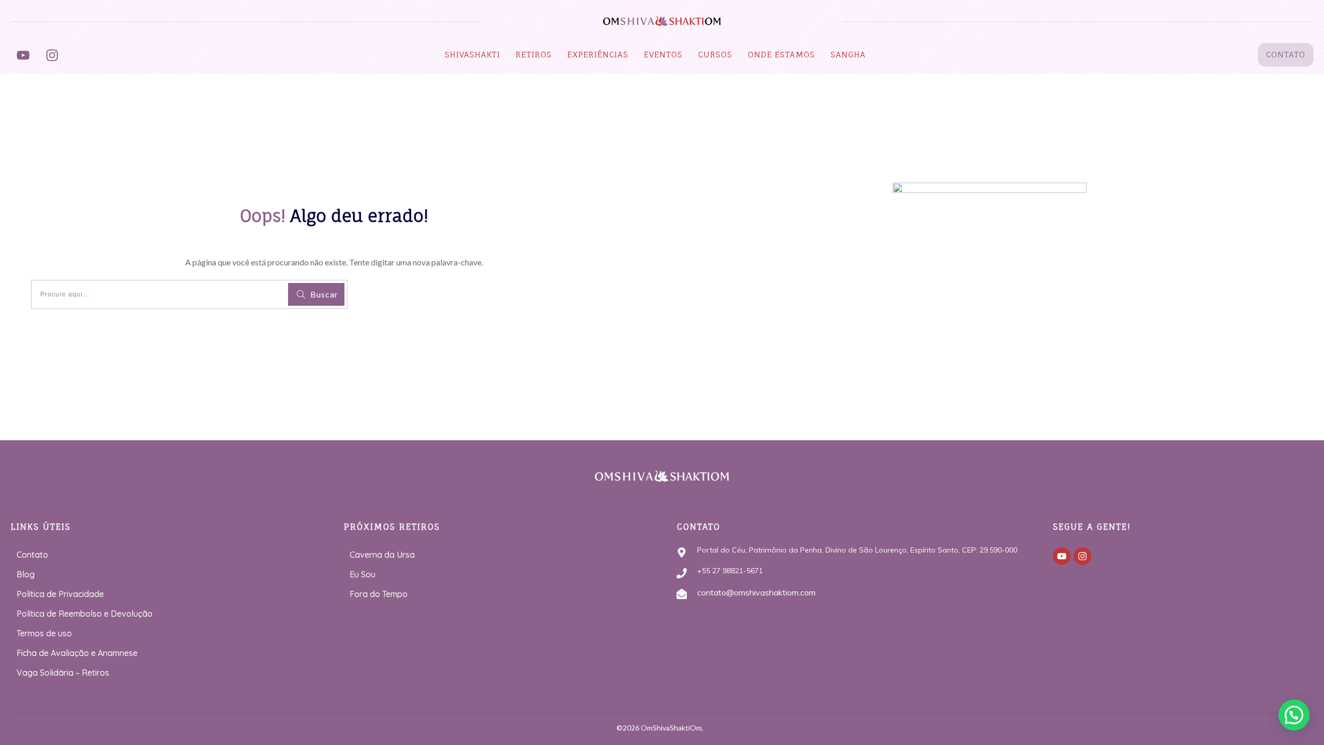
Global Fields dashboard (860, 592)
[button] (1294, 715)
